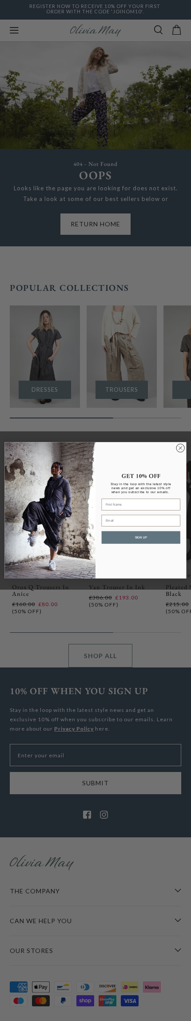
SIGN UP (141, 537)
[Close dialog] (180, 448)
